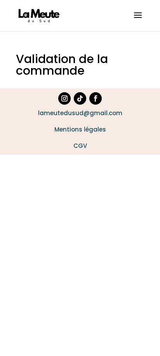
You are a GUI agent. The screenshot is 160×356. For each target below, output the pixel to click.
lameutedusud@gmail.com (80, 113)
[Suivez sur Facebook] (95, 98)
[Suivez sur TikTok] (80, 98)
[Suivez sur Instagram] (64, 98)
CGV (80, 146)
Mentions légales (80, 129)
